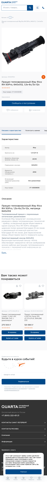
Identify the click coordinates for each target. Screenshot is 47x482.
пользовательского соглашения (15, 388)
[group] (23, 50)
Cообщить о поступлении (23, 103)
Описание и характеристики (11, 130)
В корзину (12, 332)
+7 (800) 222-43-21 (10, 415)
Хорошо (23, 472)
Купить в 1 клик (12, 338)
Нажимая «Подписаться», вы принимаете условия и (21, 388)
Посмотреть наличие (32, 130)
